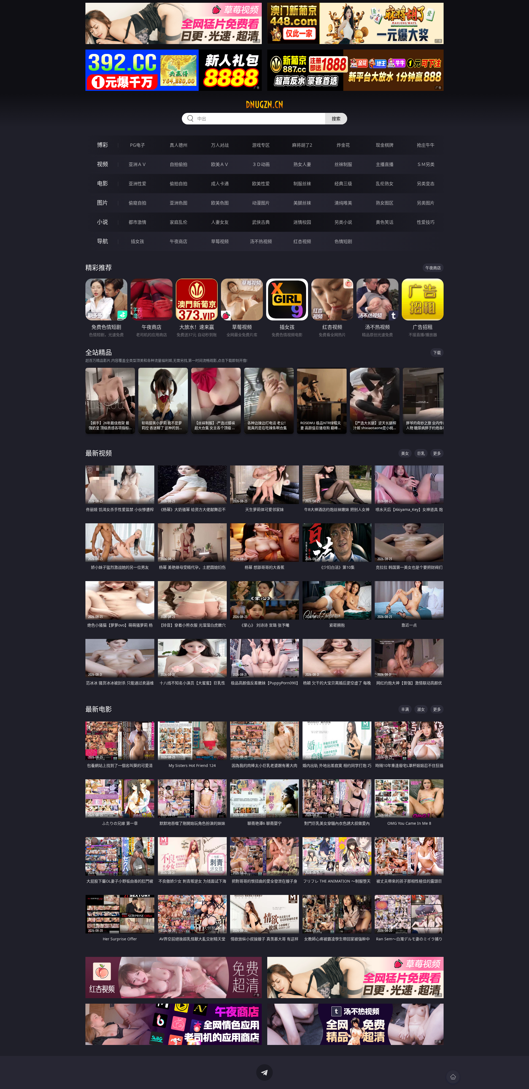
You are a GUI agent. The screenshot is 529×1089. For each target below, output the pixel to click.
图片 (102, 202)
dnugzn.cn (264, 104)
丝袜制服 (343, 164)
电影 (102, 183)
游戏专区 (261, 145)
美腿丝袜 (302, 203)
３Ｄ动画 (261, 164)
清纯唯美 (343, 203)
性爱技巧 (425, 222)
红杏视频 (302, 241)
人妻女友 (220, 222)
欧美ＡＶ (220, 164)
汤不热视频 (261, 241)
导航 (102, 241)
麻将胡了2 (302, 145)
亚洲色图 (178, 203)
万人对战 (220, 145)
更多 (437, 453)
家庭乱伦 (178, 222)
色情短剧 (343, 241)
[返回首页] (453, 1076)
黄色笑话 (384, 222)
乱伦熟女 (384, 184)
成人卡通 (220, 184)
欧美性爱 (261, 184)
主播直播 (384, 164)
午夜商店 (178, 241)
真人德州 (178, 145)
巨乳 (421, 453)
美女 (405, 453)
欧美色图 (220, 203)
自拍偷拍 (178, 164)
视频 (102, 164)
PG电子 (137, 145)
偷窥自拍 (137, 203)
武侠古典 (261, 222)
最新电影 (98, 709)
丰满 (405, 709)
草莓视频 (220, 241)
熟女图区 (384, 203)
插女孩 (137, 241)
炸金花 (343, 145)
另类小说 (343, 222)
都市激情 (137, 222)
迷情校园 (302, 222)
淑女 (421, 709)
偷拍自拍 (178, 184)
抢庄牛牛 (425, 145)
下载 (437, 352)
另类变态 (425, 184)
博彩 (102, 145)
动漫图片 (261, 203)
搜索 (336, 119)
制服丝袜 (302, 184)
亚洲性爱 (137, 184)
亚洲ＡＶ (137, 164)
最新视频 (98, 453)
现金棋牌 (384, 145)
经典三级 (343, 184)
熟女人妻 (302, 164)
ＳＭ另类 (425, 164)
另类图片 (425, 203)
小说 (102, 222)
